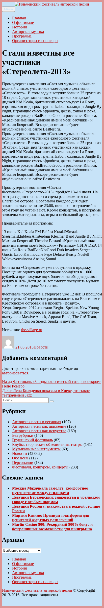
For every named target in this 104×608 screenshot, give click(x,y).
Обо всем (20, 458)
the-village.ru (31, 330)
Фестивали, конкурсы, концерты (40, 467)
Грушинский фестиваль (32, 440)
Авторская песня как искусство (39, 431)
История (19, 27)
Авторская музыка (28, 31)
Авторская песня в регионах (36, 422)
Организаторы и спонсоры (35, 40)
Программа (22, 36)
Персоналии (22, 462)
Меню (8, 9)
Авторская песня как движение (39, 426)
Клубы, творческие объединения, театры (47, 444)
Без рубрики (22, 435)
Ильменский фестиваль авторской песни (37, 590)
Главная (19, 18)
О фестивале (23, 22)
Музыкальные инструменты (36, 449)
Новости (41, 347)
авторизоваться (15, 373)
